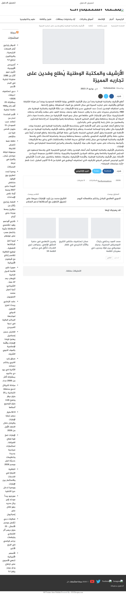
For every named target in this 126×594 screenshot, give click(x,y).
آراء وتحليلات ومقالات (65, 19)
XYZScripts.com (77, 592)
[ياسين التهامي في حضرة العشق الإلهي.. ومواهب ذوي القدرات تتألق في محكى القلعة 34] (41, 228)
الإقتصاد (101, 19)
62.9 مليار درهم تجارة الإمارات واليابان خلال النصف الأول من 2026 (9, 421)
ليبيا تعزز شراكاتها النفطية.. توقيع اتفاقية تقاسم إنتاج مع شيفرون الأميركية (8, 252)
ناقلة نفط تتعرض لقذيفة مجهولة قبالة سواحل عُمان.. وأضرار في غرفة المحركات (8, 154)
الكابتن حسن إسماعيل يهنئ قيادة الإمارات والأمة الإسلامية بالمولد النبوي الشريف (9, 343)
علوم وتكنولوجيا (27, 19)
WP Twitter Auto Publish (52, 592)
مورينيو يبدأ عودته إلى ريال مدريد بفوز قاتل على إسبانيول (9, 505)
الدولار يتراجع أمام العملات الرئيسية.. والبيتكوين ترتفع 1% (9, 53)
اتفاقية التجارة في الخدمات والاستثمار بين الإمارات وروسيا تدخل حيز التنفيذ (8, 480)
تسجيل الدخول (87, 3)
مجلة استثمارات (76, 582)
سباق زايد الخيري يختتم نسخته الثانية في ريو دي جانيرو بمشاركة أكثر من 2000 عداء (8, 370)
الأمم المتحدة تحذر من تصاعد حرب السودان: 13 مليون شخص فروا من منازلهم (9, 125)
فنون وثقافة (45, 19)
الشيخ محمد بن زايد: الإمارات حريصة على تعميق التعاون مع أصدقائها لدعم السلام (46, 200)
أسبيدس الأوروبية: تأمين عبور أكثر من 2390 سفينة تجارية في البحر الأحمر (9, 76)
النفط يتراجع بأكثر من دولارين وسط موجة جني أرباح (9, 209)
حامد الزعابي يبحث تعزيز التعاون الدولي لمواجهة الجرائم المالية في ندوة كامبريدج (8, 314)
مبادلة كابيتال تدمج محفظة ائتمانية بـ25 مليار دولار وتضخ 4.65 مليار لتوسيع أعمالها (8, 396)
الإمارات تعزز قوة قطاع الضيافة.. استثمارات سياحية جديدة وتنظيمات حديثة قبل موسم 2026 (9, 450)
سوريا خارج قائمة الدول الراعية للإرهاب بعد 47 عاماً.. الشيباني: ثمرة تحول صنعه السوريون (9, 282)
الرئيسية (120, 19)
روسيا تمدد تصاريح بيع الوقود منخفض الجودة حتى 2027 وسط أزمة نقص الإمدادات (10, 184)
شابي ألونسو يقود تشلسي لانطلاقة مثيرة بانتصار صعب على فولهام (8, 229)
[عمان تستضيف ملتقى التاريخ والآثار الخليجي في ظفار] (73, 228)
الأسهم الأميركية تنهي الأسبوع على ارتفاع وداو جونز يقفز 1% (9, 562)
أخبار (111, 19)
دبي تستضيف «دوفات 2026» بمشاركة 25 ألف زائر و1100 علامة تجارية (8, 101)
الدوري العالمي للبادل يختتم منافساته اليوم (99, 199)
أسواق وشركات (86, 19)
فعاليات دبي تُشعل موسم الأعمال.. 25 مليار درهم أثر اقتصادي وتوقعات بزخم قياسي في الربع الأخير (9, 533)
